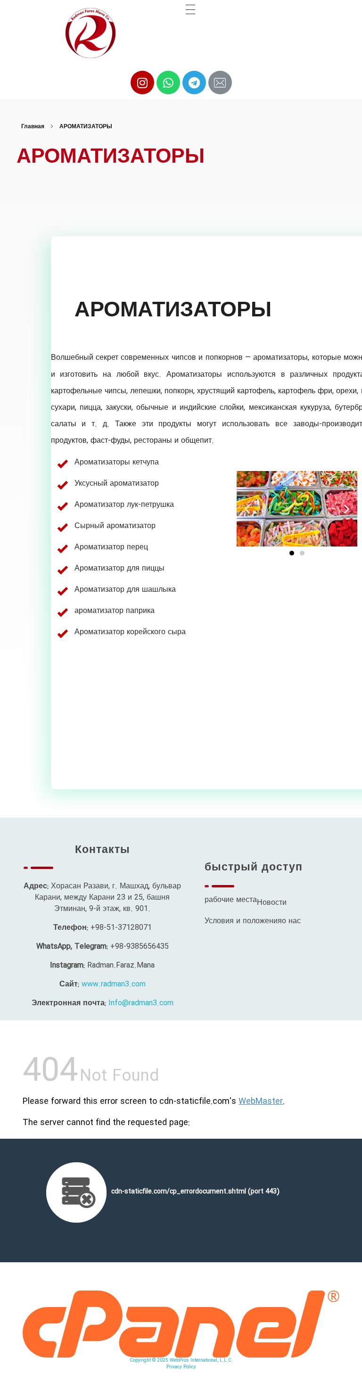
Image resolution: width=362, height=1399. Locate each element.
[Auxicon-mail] (220, 82)
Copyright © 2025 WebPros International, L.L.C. (181, 1360)
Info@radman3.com (140, 1003)
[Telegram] (194, 82)
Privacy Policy (181, 1367)
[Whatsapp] (168, 82)
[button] (291, 553)
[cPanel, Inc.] (181, 1324)
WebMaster (261, 1101)
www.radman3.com (114, 984)
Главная (32, 126)
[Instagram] (142, 82)
